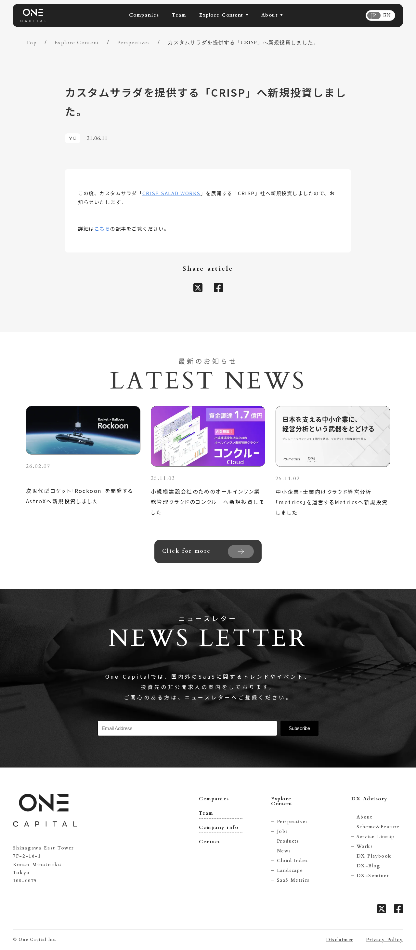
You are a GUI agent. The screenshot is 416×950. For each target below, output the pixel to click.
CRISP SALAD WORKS (171, 193)
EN (387, 15)
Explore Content (77, 42)
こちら (102, 228)
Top (31, 42)
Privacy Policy (384, 940)
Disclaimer (339, 940)
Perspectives (133, 42)
